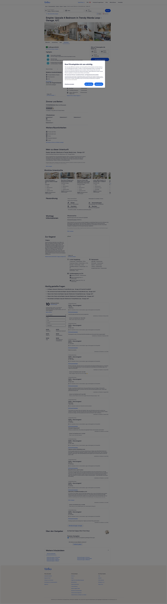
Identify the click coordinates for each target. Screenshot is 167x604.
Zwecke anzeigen (69, 84)
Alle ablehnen (89, 84)
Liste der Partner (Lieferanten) (71, 79)
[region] (84, 74)
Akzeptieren (99, 84)
